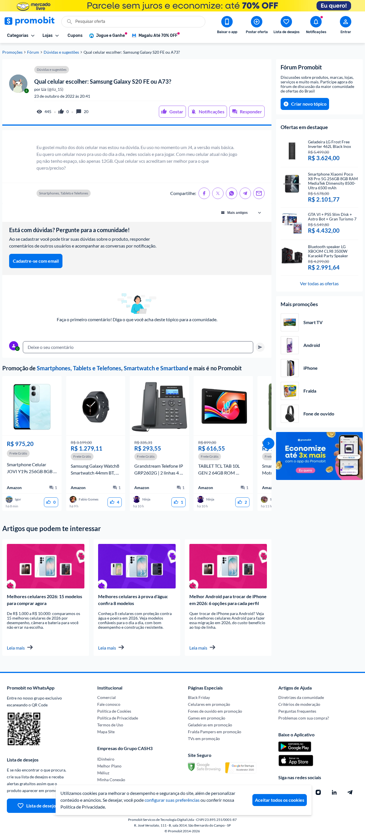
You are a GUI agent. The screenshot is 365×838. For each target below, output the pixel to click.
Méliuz (103, 772)
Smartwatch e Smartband (156, 368)
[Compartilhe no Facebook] (204, 193)
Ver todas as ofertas (319, 283)
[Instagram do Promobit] (318, 792)
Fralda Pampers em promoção (214, 731)
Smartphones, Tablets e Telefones (79, 368)
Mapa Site (106, 731)
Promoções (12, 52)
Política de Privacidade (117, 718)
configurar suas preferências (172, 800)
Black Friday (199, 697)
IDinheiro (105, 759)
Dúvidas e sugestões (61, 52)
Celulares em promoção (209, 704)
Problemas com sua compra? (303, 718)
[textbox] (138, 347)
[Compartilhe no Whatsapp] (231, 193)
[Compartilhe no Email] (259, 193)
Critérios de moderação (299, 704)
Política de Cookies (114, 711)
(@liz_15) (51, 89)
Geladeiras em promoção (210, 724)
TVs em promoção (204, 738)
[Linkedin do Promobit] (334, 792)
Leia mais (16, 647)
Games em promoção (206, 718)
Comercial (106, 697)
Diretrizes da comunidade (301, 697)
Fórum (33, 52)
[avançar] (268, 443)
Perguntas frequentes (297, 711)
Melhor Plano (109, 765)
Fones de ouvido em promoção (215, 711)
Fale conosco (108, 704)
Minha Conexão (111, 779)
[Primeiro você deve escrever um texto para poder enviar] (260, 347)
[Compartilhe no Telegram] (245, 193)
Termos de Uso (110, 724)
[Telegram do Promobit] (350, 792)
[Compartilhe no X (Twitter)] (218, 193)
